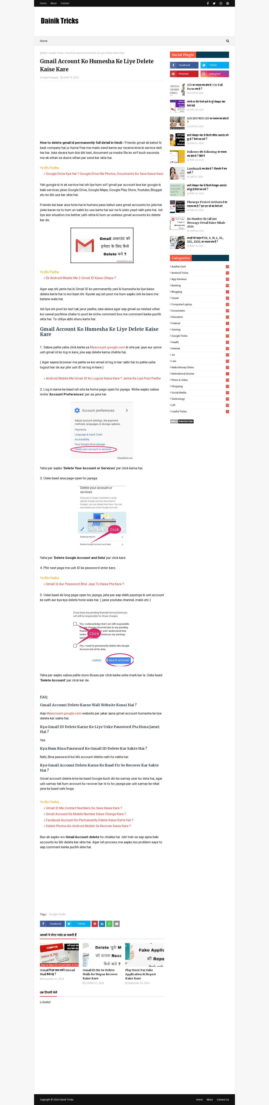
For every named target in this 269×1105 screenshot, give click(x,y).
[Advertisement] (102, 112)
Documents (200, 310)
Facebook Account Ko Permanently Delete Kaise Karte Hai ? (89, 820)
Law (200, 361)
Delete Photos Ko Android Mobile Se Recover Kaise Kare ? (88, 826)
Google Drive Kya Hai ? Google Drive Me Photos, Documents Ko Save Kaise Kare (104, 174)
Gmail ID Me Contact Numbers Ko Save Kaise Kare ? (84, 808)
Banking (200, 285)
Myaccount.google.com (107, 347)
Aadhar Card (200, 266)
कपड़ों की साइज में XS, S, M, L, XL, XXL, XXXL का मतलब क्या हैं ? (205, 240)
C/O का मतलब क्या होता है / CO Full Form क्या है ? (205, 87)
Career (200, 298)
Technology (200, 398)
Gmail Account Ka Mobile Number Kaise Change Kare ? (86, 814)
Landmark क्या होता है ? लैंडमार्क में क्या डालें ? (207, 170)
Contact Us (223, 1099)
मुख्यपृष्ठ (43, 53)
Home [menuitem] (43, 41)
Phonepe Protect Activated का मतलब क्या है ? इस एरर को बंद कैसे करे (207, 204)
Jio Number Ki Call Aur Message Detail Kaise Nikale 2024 (206, 222)
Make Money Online (200, 367)
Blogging (200, 291)
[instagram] (221, 3)
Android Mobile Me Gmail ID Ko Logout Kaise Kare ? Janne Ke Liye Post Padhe (103, 378)
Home (43, 3)
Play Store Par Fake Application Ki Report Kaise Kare (140, 974)
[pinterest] (227, 3)
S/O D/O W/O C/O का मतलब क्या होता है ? (207, 120)
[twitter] (214, 3)
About (53, 3)
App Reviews (200, 279)
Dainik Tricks (66, 1099)
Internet (200, 348)
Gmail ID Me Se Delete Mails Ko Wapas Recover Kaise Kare (100, 974)
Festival (200, 323)
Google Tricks (56, 53)
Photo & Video (200, 380)
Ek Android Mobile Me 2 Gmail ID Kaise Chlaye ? (81, 278)
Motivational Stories (200, 373)
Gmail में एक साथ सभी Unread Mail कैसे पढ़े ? (57, 972)
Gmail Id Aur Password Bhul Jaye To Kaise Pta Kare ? (85, 584)
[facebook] (208, 3)
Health (200, 342)
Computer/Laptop (200, 304)
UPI (200, 405)
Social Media (200, 392)
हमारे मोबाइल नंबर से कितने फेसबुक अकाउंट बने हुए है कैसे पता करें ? (207, 187)
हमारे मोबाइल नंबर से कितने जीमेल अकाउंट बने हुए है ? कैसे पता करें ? (207, 137)
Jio (200, 354)
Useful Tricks (200, 411)
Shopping (200, 386)
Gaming (200, 329)
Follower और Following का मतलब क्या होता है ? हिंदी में (206, 154)
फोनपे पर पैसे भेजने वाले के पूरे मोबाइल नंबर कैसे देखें (206, 103)
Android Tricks (200, 272)
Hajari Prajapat (50, 77)
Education (200, 316)
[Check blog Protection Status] (182, 423)
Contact (65, 3)
